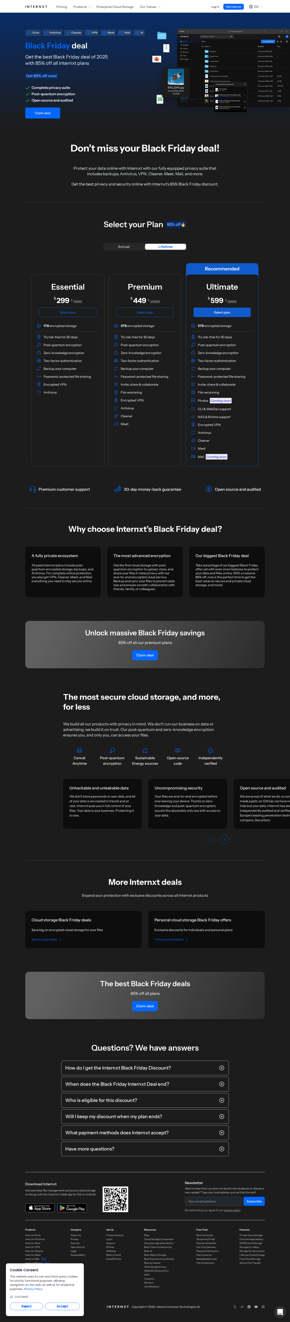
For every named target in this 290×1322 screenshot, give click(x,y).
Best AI (148, 1250)
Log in (215, 6)
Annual (124, 247)
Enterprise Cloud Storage (115, 7)
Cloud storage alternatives (158, 1243)
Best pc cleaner (152, 1262)
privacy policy (232, 1210)
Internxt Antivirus (35, 1239)
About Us (76, 1235)
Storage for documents (252, 1250)
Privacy (75, 1239)
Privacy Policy (33, 1289)
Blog (146, 1235)
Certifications (151, 1286)
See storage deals (44, 939)
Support (110, 1243)
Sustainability (78, 1254)
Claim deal (43, 113)
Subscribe (254, 1201)
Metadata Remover (206, 1258)
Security (75, 1243)
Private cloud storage (251, 1235)
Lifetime (165, 247)
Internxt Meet (33, 1254)
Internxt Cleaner (34, 1250)
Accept (62, 1306)
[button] (280, 1312)
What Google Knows (155, 1266)
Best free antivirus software (159, 1258)
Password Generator (207, 1250)
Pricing (61, 7)
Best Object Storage (155, 1254)
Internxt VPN (32, 1247)
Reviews (148, 1282)
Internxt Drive (33, 1235)
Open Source (78, 1247)
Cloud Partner (114, 1258)
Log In (109, 1239)
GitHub (110, 1247)
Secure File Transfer (250, 1262)
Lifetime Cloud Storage (252, 1254)
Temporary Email (205, 1239)
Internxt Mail (35, 1258)
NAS (146, 1274)
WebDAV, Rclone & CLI (156, 1270)
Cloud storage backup (251, 1239)
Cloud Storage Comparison (159, 1239)
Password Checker (206, 1243)
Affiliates (111, 1250)
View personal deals (169, 939)
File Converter (204, 1254)
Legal (73, 1250)
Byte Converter (204, 1235)
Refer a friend (113, 1254)
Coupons (149, 1278)
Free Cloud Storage (250, 1258)
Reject (27, 1306)
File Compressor (205, 1262)
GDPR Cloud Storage (250, 1243)
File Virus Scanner (206, 1247)
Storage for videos (249, 1247)
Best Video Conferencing (158, 1247)
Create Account (114, 1235)
